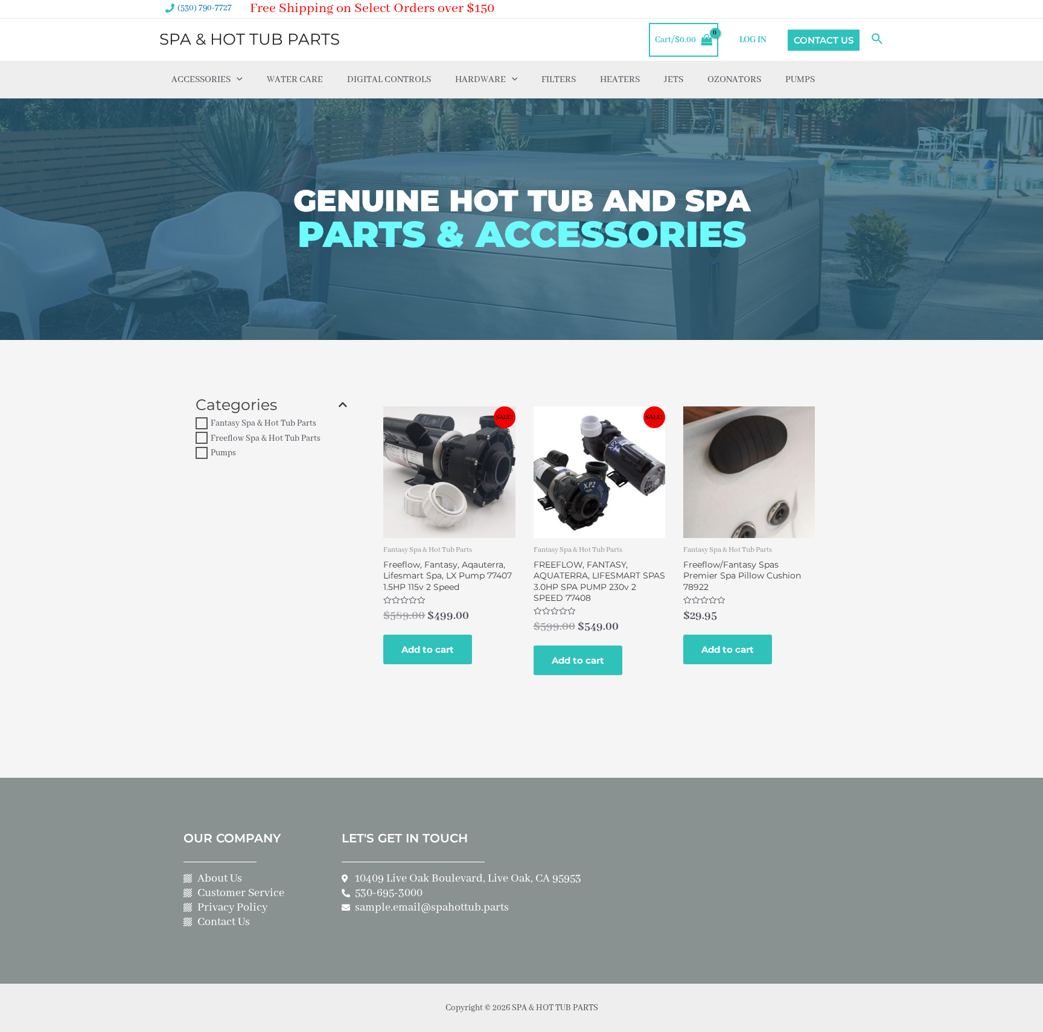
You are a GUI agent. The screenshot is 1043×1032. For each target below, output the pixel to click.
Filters (558, 79)
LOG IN (753, 39)
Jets (673, 79)
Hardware (480, 79)
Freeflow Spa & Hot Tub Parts (266, 437)
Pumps (800, 79)
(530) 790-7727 (204, 7)
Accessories (201, 79)
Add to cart (427, 649)
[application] (237, 80)
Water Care (295, 79)
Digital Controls (389, 79)
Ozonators (734, 79)
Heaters (620, 79)
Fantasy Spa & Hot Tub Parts (263, 423)
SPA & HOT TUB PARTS (249, 39)
